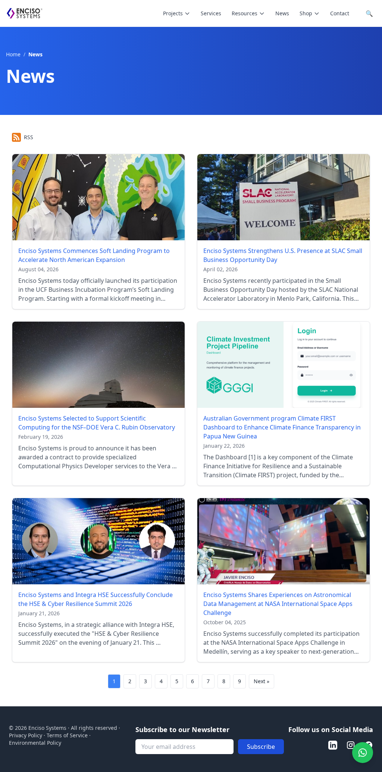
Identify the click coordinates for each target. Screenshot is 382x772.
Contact (339, 13)
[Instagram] (350, 745)
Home (14, 54)
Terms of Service (67, 735)
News (282, 13)
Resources (244, 13)
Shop (306, 13)
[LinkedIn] (332, 745)
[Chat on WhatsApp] (362, 752)
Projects (173, 13)
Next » (261, 681)
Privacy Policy (25, 735)
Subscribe (261, 747)
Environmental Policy (35, 742)
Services (211, 13)
